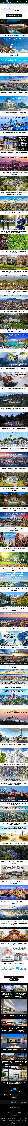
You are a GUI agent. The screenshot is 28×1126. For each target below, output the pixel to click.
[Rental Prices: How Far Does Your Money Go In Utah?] (14, 111)
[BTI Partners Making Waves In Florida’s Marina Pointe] (14, 743)
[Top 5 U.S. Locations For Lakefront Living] (14, 348)
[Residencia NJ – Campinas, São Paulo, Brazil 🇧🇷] (7, 991)
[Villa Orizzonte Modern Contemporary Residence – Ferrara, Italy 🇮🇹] (20, 991)
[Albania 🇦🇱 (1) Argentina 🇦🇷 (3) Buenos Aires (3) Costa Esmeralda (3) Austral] (7, 10)
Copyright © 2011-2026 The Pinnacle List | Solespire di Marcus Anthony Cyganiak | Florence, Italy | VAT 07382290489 (14, 1122)
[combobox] (7, 10)
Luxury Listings (19, 976)
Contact (22, 1095)
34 (13, 970)
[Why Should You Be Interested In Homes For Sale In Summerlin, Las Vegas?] (14, 781)
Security (17, 1118)
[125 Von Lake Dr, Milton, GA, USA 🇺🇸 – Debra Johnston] (14, 487)
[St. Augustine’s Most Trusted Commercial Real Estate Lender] (14, 386)
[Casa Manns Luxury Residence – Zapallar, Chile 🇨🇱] (7, 1059)
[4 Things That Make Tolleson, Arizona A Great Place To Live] (14, 664)
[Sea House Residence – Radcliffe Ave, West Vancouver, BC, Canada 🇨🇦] (14, 1080)
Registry (14, 1097)
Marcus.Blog (14, 1115)
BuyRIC (17, 1107)
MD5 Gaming (17, 1112)
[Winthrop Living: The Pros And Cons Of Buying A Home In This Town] (14, 447)
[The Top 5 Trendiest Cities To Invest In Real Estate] (14, 645)
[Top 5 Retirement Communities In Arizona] (14, 309)
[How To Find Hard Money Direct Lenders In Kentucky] (14, 547)
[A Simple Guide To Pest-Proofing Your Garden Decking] (14, 567)
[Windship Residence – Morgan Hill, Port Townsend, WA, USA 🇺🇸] (14, 406)
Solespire (11, 1107)
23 (21, 968)
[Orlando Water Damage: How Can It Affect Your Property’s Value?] (14, 880)
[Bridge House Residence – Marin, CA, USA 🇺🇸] (14, 33)
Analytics (10, 1095)
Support (21, 1118)
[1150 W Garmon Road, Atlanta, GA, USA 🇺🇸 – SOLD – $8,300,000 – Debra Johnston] (14, 191)
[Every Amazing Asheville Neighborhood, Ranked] (14, 627)
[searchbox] (1, 11)
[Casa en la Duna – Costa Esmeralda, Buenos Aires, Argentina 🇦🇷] (20, 1025)
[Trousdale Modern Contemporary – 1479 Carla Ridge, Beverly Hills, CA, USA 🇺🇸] (14, 1047)
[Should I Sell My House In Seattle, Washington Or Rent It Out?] (14, 151)
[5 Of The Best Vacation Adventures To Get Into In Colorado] (14, 607)
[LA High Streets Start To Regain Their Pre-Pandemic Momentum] (14, 171)
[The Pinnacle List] (14, 1090)
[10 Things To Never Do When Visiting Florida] (14, 841)
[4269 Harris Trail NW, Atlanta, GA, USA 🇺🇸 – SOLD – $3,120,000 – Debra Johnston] (14, 328)
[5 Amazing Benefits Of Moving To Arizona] (14, 211)
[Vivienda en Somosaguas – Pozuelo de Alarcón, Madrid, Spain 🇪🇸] (7, 1025)
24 (25, 968)
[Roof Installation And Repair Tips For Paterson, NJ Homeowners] (14, 366)
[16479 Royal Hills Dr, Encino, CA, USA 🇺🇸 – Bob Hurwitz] (14, 507)
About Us (9, 976)
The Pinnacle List (11, 1110)
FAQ (6, 1118)
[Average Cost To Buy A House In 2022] (14, 961)
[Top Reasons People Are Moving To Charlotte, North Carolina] (14, 704)
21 (14, 968)
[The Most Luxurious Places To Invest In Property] (14, 763)
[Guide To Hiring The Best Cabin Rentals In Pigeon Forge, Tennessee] (14, 941)
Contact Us (15, 979)
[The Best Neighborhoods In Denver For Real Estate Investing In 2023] (14, 527)
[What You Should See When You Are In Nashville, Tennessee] (14, 801)
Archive (17, 1095)
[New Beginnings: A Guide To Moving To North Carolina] (14, 131)
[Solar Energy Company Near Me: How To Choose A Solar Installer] (14, 587)
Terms (25, 1118)
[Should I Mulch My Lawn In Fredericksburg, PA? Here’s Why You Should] (14, 249)
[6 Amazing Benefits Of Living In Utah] (14, 72)
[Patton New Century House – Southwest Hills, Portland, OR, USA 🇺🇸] (14, 427)
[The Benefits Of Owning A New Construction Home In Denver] (14, 467)
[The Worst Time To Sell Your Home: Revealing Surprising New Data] (14, 821)
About (5, 1095)
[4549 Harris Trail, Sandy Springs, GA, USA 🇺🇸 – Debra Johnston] (14, 860)
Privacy (13, 1118)
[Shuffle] (20, 2)
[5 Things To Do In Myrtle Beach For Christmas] (14, 724)
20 (10, 968)
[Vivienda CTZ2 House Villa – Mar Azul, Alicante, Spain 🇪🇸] (14, 1013)
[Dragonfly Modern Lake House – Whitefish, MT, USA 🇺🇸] (20, 1059)
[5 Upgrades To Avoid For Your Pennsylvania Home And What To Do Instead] (14, 289)
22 (17, 968)
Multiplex (10, 1118)
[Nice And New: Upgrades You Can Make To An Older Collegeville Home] (14, 269)
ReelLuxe (9, 1112)
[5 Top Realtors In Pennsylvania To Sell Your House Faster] (14, 900)
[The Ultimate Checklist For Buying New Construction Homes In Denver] (14, 52)
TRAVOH (19, 1110)
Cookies (3, 1118)
